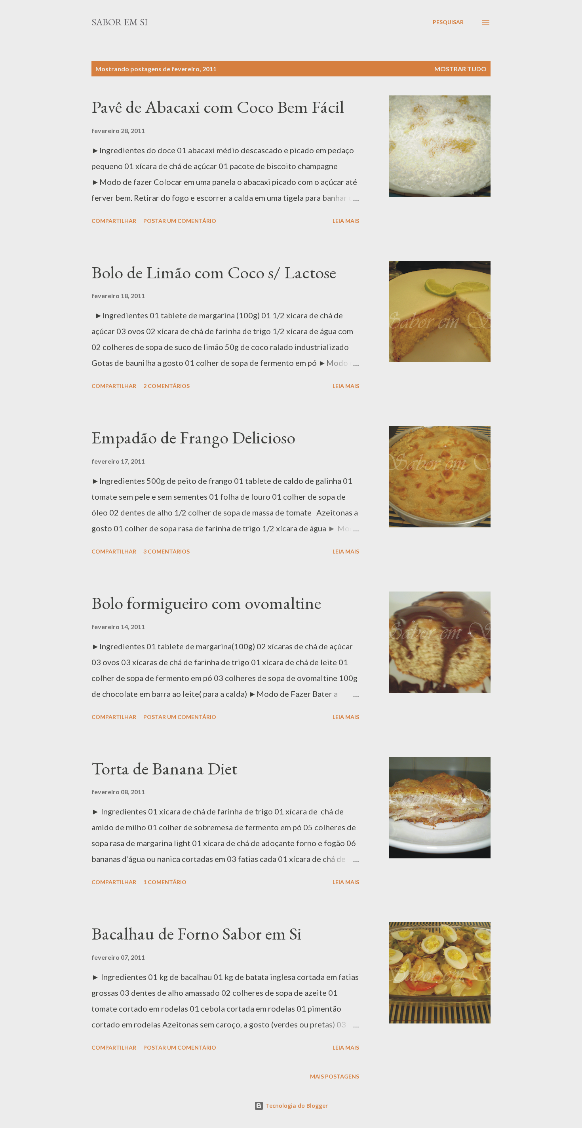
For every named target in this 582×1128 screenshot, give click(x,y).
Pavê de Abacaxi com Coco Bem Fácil (217, 106)
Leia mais (346, 220)
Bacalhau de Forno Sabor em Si (196, 933)
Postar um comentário (179, 220)
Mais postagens (334, 1076)
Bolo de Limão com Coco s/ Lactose (213, 272)
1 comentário (164, 882)
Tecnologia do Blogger (296, 1105)
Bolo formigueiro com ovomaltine (206, 603)
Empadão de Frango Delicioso (193, 437)
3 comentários (166, 551)
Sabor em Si (119, 22)
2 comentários (166, 385)
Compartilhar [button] (113, 220)
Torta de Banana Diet (164, 768)
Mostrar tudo (460, 68)
